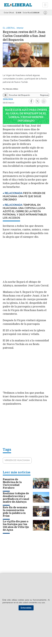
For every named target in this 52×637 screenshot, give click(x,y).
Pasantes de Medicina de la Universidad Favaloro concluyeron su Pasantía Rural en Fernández (14, 488)
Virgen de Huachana (17, 460)
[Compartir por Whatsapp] (43, 101)
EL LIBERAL (9, 27)
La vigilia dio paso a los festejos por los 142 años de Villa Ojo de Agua (16, 525)
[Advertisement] (26, 261)
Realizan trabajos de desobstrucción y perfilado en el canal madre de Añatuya (16, 497)
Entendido (26, 607)
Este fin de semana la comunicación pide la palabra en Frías (15, 511)
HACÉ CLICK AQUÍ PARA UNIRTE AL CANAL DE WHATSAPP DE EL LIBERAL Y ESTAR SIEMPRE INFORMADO (26, 115)
